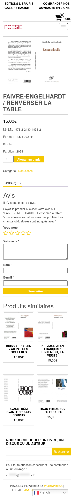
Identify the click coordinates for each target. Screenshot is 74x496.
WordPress (53, 486)
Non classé (25, 171)
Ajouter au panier (29, 159)
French (44, 492)
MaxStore (31, 490)
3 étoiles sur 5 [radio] (17, 233)
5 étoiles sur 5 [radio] (28, 233)
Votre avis (11, 241)
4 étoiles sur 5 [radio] (23, 233)
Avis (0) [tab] (10, 183)
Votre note (11, 227)
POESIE (13, 26)
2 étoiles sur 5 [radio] (11, 233)
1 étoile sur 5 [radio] (5, 233)
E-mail (8, 277)
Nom (7, 265)
